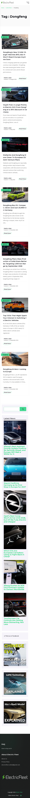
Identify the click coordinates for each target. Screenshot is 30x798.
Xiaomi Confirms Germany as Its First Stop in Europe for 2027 (15, 485)
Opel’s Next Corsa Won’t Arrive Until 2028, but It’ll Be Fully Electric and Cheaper (15, 519)
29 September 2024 (13, 340)
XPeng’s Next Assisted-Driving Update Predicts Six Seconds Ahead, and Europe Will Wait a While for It (15, 450)
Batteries (5, 37)
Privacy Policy (5, 762)
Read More (22, 78)
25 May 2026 (12, 129)
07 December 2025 (13, 230)
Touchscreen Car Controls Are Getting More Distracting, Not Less (14, 621)
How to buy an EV (7, 748)
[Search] (23, 409)
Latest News (9, 7)
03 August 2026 (12, 79)
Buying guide (6, 89)
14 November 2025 (13, 286)
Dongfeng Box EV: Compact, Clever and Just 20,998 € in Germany (15, 207)
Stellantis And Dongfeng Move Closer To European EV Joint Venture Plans (14, 157)
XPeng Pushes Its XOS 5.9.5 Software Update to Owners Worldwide (14, 588)
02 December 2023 (13, 389)
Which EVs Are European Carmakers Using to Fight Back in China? (14, 554)
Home (2, 7)
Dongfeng (5, 140)
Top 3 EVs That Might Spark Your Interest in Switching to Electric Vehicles (15, 318)
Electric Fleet (19, 792)
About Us (4, 759)
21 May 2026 (12, 179)
